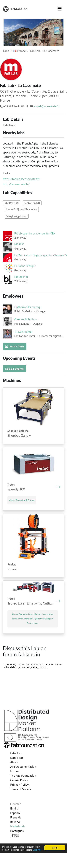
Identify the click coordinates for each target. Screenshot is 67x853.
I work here (16, 346)
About (14, 762)
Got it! (54, 847)
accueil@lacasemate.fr (46, 106)
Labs (6, 50)
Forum (14, 771)
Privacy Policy (19, 784)
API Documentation (23, 766)
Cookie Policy (19, 780)
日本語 (14, 835)
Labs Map (16, 757)
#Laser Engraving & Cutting (21, 500)
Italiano (15, 822)
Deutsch (15, 804)
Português (17, 830)
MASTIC (19, 244)
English (15, 808)
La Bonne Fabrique (25, 266)
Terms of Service (21, 789)
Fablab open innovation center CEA (34, 233)
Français (15, 817)
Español (15, 813)
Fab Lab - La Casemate (44, 50)
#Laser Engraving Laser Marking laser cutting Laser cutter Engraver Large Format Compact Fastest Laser (32, 618)
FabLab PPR (21, 277)
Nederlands (17, 826)
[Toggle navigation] (59, 9)
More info (37, 849)
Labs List (16, 753)
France (21, 50)
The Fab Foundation (23, 775)
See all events (14, 368)
